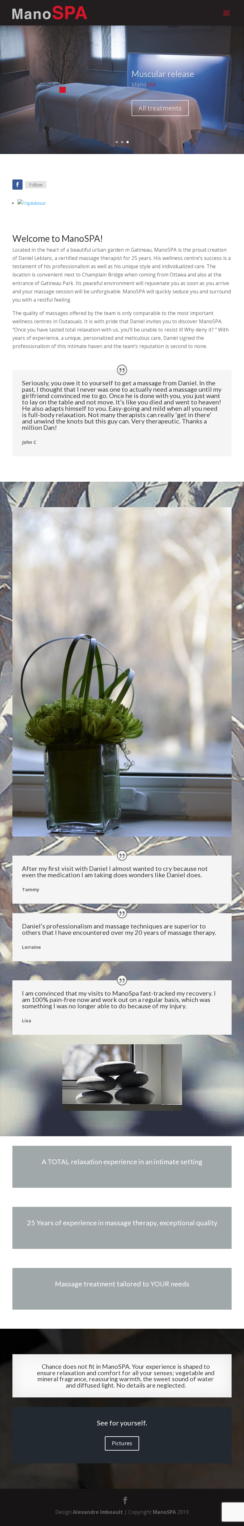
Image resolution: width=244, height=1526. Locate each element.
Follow (36, 185)
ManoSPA (164, 1512)
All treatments (160, 104)
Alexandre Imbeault (98, 1512)
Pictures (122, 1443)
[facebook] (17, 184)
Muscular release (163, 70)
